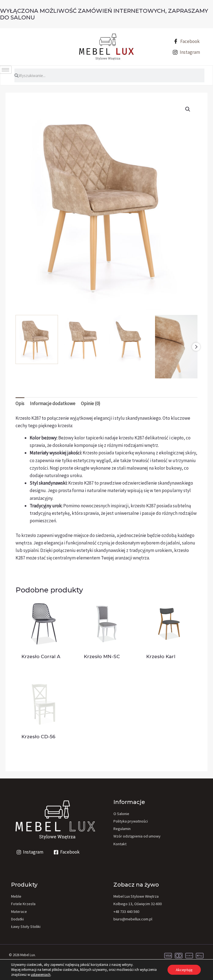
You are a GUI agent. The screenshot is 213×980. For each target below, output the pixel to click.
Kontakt (119, 843)
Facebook (189, 41)
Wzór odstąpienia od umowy (137, 836)
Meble (16, 896)
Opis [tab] (20, 403)
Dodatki (17, 919)
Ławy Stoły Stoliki (25, 926)
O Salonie (121, 813)
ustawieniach (40, 974)
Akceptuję (184, 969)
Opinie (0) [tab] (90, 403)
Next (196, 347)
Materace (19, 911)
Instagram (189, 52)
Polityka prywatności (130, 821)
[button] (188, 109)
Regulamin (122, 828)
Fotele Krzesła (23, 903)
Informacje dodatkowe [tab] (52, 403)
